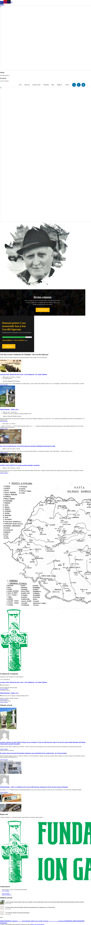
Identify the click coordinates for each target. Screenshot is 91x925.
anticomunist (5, 921)
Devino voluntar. (43, 297)
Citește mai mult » (4, 384)
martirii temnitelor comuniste (53, 921)
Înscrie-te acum (42, 309)
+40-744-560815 (5, 890)
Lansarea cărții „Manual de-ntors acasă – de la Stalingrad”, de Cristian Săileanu (23, 374)
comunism (14, 921)
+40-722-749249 (5, 893)
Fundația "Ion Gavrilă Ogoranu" (37, 924)
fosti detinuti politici (28, 921)
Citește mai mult (3, 689)
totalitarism (3, 923)
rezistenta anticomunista (74, 921)
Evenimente (20, 921)
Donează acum (9, 346)
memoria (61, 921)
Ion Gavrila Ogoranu (41, 921)
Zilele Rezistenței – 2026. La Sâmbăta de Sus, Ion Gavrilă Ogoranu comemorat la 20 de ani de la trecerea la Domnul (34, 787)
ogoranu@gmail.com (6, 894)
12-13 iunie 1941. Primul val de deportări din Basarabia (17, 912)
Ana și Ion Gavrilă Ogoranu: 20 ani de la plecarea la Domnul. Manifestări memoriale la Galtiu (27, 446)
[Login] (83, 85)
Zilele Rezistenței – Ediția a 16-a (9, 409)
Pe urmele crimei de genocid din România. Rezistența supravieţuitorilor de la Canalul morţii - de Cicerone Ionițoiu (30, 907)
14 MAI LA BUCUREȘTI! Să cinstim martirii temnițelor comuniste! (20, 465)
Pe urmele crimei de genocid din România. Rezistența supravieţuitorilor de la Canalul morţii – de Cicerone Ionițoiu (33, 753)
